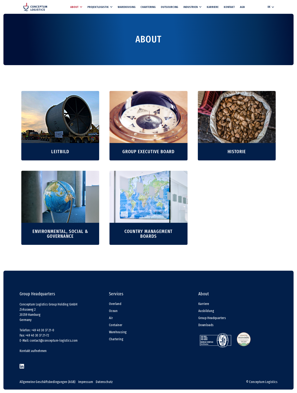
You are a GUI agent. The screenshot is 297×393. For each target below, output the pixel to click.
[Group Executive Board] (148, 125)
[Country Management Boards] (148, 208)
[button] (271, 7)
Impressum (85, 382)
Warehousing (117, 332)
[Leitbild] (60, 125)
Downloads (206, 325)
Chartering (116, 339)
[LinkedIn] (22, 366)
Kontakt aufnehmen (33, 351)
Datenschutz (104, 382)
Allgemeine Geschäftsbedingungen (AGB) (47, 382)
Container (115, 325)
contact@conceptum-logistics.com (54, 340)
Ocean (113, 311)
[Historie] (237, 125)
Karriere (203, 304)
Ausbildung (206, 311)
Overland (115, 304)
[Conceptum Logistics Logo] (35, 7)
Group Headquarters (212, 318)
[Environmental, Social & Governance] (60, 208)
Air (111, 318)
